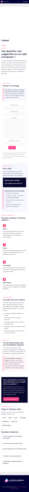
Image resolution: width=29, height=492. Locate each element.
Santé (15, 417)
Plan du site (14, 421)
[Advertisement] (14, 22)
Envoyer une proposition (11, 399)
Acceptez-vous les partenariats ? (13, 456)
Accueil (4, 417)
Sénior (10, 417)
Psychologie (23, 417)
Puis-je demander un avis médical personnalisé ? (12, 437)
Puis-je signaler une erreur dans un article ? (14, 449)
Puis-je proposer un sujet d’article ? (13, 443)
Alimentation (5, 421)
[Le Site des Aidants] (5, 1)
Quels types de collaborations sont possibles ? (12, 462)
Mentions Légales (14, 488)
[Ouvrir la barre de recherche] (19, 1)
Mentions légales (6, 425)
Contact (19, 486)
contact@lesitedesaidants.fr (14, 183)
